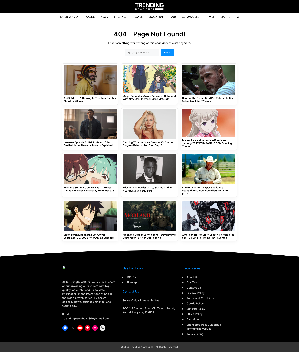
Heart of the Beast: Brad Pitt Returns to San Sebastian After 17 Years (208, 100)
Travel (209, 16)
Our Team (193, 282)
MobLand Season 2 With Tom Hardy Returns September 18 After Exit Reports (149, 236)
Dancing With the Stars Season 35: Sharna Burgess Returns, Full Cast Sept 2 (148, 144)
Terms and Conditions (200, 298)
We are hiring (195, 334)
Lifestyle (120, 16)
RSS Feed (132, 277)
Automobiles (190, 16)
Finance (137, 16)
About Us (192, 277)
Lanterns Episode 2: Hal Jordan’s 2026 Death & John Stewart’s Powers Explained (88, 144)
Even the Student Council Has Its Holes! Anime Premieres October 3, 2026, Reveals (89, 189)
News (104, 16)
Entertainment (70, 16)
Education (156, 16)
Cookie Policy (195, 303)
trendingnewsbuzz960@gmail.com (87, 318)
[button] (237, 17)
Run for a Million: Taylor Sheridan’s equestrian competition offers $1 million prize (205, 190)
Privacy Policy (196, 293)
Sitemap (131, 282)
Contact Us (194, 287)
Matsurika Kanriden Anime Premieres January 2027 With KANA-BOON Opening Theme (207, 143)
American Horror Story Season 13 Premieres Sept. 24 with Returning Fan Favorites (208, 236)
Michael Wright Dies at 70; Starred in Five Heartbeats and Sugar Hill (147, 189)
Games (90, 16)
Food (172, 16)
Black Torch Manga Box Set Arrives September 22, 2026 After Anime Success (89, 236)
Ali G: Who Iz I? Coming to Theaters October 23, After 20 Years (90, 100)
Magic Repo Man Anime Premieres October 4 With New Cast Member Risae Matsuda (149, 98)
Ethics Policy (195, 314)
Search (167, 52)
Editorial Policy (196, 308)
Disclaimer (193, 319)
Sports (225, 16)
